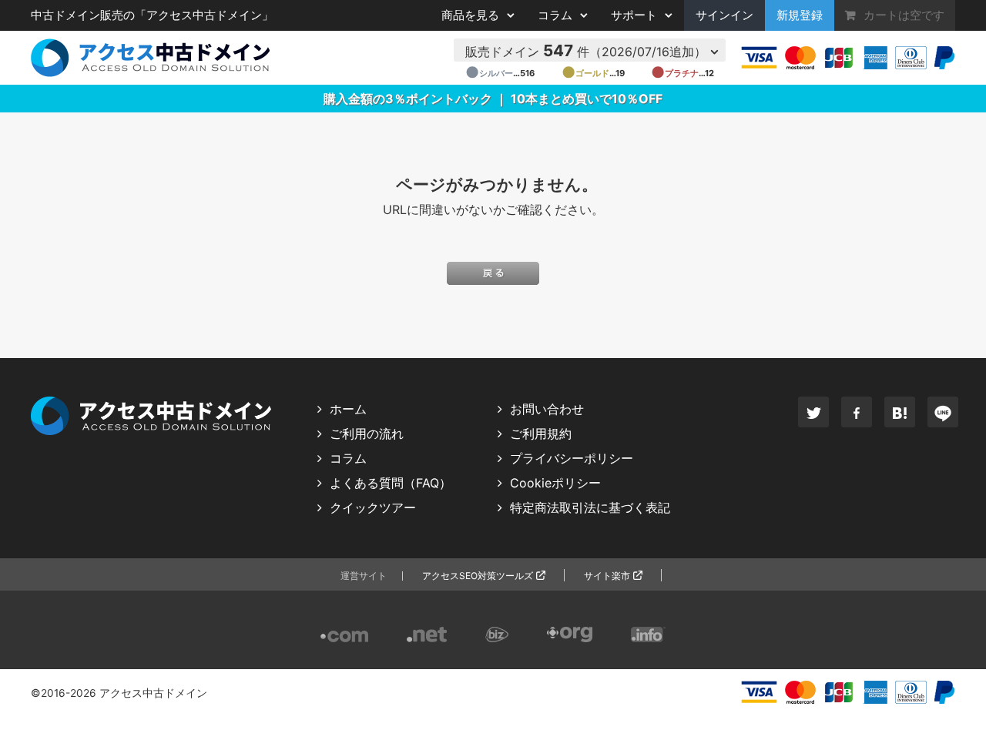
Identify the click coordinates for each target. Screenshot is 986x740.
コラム (348, 458)
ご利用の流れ (367, 433)
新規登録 (799, 15)
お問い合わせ (547, 409)
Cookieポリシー (555, 483)
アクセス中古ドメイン (153, 693)
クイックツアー (373, 507)
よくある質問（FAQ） (390, 483)
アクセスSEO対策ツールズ (477, 575)
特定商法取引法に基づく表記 (590, 507)
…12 (682, 73)
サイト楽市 (607, 575)
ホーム (348, 409)
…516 (500, 73)
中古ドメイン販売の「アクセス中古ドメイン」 (152, 15)
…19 (593, 73)
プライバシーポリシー (571, 458)
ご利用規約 (541, 433)
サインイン (724, 15)
